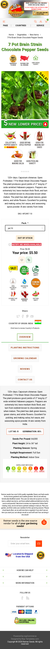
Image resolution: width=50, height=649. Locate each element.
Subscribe (39, 543)
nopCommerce (30, 636)
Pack (24, 223)
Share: (25, 311)
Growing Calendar (25, 358)
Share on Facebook (22, 316)
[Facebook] (22, 598)
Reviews (25, 369)
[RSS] (28, 598)
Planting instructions (25, 347)
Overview (25, 337)
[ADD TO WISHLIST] (22, 260)
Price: (22, 249)
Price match (29, 260)
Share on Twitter (18, 316)
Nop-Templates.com (30, 639)
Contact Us (25, 379)
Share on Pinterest (27, 316)
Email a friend (32, 316)
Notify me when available (26, 244)
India (30, 323)
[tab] (25, 337)
